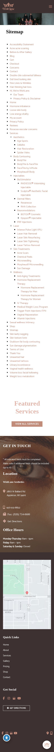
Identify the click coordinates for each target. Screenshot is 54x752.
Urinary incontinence (20, 365)
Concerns (14, 68)
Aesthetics (18, 137)
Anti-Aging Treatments (28, 276)
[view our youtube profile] (19, 698)
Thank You (15, 353)
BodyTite (21, 160)
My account (16, 118)
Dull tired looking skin (20, 79)
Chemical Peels (24, 257)
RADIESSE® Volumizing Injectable (33, 185)
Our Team (18, 95)
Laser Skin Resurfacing (28, 238)
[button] (27, 424)
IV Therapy (22, 303)
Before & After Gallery (21, 52)
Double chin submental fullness (25, 75)
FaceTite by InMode (27, 168)
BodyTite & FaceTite (27, 164)
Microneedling (24, 261)
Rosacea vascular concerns (23, 129)
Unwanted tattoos (19, 361)
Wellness (17, 272)
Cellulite (21, 145)
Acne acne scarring (19, 48)
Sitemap (14, 330)
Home (13, 102)
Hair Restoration (25, 149)
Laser (16, 226)
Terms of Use (17, 349)
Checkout (14, 64)
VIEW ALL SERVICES (27, 424)
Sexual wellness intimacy (22, 322)
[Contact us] (48, 733)
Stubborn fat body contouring (25, 342)
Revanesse (26, 203)
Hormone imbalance (20, 106)
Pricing (6, 666)
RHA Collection (28, 207)
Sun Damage (23, 268)
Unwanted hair (17, 357)
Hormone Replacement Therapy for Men (32, 290)
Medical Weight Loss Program (32, 307)
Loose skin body (18, 110)
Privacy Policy (17, 122)
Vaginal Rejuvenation (27, 315)
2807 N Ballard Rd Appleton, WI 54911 (16, 494)
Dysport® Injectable (31, 218)
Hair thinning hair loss (21, 87)
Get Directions (15, 521)
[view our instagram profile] (9, 698)
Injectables (18, 176)
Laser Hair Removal (27, 234)
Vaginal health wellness (21, 369)
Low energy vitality (19, 114)
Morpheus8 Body (25, 172)
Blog (12, 56)
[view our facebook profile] (4, 698)
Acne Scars (22, 253)
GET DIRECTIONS (17, 708)
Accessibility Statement (22, 45)
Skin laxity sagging (19, 334)
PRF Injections (24, 222)
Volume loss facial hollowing (24, 373)
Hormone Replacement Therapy (29, 282)
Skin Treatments (21, 249)
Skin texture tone (18, 338)
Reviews (14, 126)
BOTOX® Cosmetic (31, 214)
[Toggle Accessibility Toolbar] (6, 737)
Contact (14, 71)
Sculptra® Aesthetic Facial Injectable (34, 193)
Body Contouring (21, 156)
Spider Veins (23, 153)
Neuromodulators (26, 210)
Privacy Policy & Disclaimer (26, 99)
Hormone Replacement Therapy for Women (32, 297)
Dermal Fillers (24, 199)
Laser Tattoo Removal (28, 245)
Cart (12, 60)
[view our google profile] (14, 698)
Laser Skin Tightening (28, 241)
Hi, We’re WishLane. (20, 91)
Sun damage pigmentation (23, 346)
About (6, 650)
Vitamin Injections (26, 319)
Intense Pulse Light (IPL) (29, 230)
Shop (12, 326)
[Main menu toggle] (50, 6)
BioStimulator (24, 180)
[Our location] (51, 733)
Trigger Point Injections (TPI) (31, 311)
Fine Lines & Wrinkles (20, 83)
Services (14, 133)
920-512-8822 (13, 508)
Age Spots (22, 141)
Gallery (6, 661)
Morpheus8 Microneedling (30, 265)
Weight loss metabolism (22, 376)
